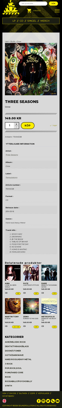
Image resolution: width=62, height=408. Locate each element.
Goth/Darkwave (14, 355)
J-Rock (8, 364)
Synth (8, 386)
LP (13, 20)
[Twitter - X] (48, 402)
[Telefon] (53, 402)
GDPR (32, 393)
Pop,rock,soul (13, 368)
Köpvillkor (43, 393)
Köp (28, 125)
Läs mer (16, 327)
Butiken (23, 393)
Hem (7, 41)
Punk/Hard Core (14, 372)
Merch (45, 20)
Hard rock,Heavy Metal (18, 359)
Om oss (12, 393)
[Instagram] (43, 402)
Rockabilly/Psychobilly (18, 381)
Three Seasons (12, 155)
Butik (13, 41)
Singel (31, 20)
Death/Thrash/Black (17, 346)
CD (21, 20)
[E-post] (58, 402)
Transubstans (11, 177)
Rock (8, 377)
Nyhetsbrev (8, 396)
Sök (53, 3)
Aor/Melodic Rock (15, 342)
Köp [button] (18, 293)
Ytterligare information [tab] (20, 144)
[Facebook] (39, 402)
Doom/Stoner (13, 351)
